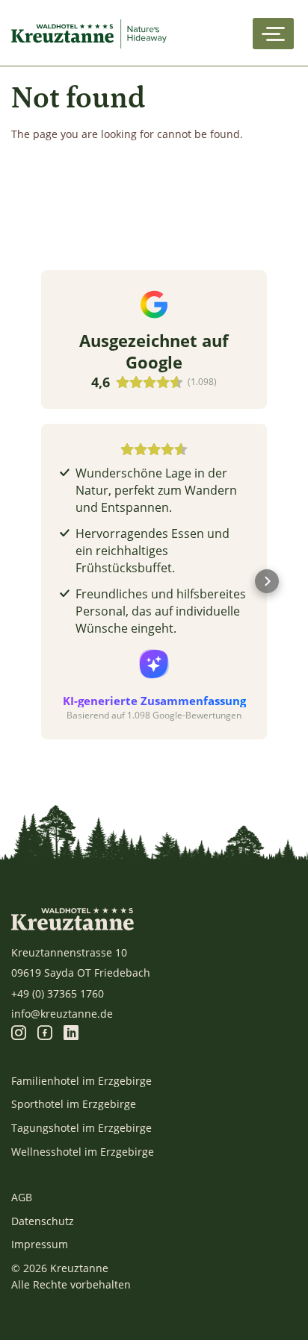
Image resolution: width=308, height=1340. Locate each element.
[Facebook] (44, 1034)
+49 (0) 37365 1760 (57, 993)
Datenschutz (42, 1221)
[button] (41, 581)
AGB (21, 1197)
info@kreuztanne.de (62, 1013)
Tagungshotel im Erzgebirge (81, 1128)
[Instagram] (18, 1034)
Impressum (39, 1244)
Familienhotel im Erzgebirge (81, 1081)
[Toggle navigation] (273, 33)
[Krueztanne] (92, 33)
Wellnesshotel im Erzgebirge (82, 1152)
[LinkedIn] (71, 1034)
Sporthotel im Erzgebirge (73, 1104)
